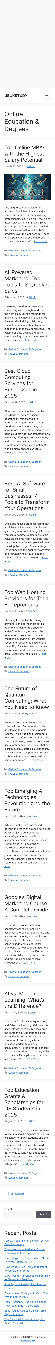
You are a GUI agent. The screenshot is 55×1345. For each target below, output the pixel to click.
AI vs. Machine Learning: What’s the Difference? (24, 999)
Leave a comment (18, 255)
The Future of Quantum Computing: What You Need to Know (26, 697)
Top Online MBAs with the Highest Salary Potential (24, 153)
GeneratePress (27, 1340)
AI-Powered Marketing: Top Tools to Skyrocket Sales (26, 281)
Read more (40, 241)
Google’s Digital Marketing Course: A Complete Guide (26, 903)
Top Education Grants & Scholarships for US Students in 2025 (24, 1102)
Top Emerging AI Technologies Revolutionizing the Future (27, 800)
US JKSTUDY (15, 95)
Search (8, 1209)
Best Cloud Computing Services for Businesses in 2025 (20, 383)
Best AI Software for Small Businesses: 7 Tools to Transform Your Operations (27, 495)
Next (19, 1193)
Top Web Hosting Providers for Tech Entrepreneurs (26, 598)
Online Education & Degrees (24, 250)
